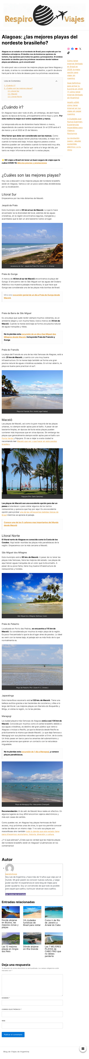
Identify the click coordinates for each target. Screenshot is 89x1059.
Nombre (6, 998)
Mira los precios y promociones (32, 163)
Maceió (12, 94)
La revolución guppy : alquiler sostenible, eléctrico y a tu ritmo (74, 144)
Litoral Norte (15, 96)
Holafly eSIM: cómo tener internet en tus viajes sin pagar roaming (74, 108)
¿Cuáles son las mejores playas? (18, 88)
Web (3, 1021)
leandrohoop (11, 874)
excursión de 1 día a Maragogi (35, 752)
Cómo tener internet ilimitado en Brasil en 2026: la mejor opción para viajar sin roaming (75, 69)
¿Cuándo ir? (9, 85)
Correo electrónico (12, 1009)
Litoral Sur (13, 91)
